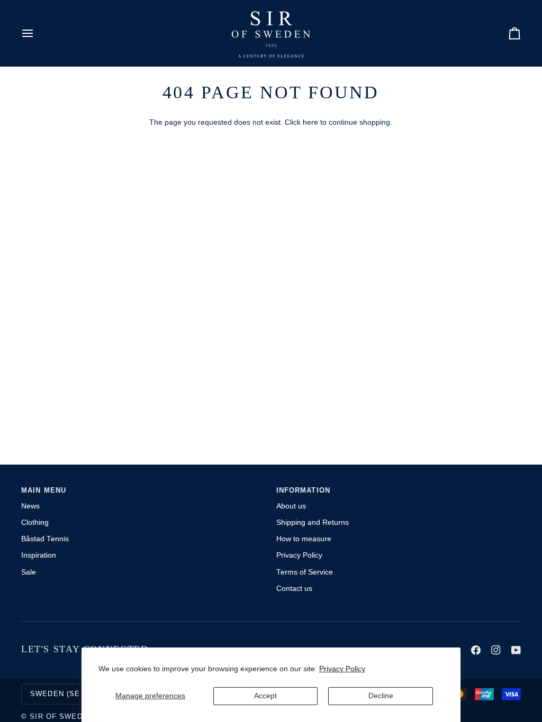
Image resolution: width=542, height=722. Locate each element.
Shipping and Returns (312, 522)
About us (291, 506)
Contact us (294, 589)
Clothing (35, 522)
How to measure (303, 539)
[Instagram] (496, 650)
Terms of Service (304, 572)
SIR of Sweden (61, 716)
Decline (380, 696)
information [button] (303, 490)
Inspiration (38, 555)
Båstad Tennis (45, 539)
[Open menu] (37, 33)
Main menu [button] (43, 490)
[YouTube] (516, 650)
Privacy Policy (342, 669)
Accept (265, 696)
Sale (28, 572)
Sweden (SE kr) (63, 694)
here (310, 122)
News (30, 506)
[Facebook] (476, 650)
